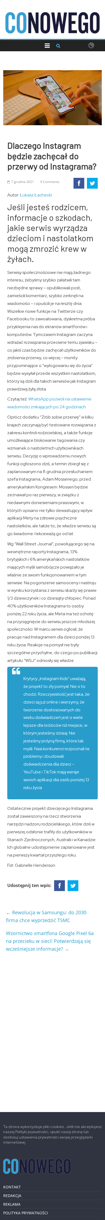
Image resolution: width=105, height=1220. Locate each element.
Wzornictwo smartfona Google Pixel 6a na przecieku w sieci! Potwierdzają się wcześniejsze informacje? (50, 941)
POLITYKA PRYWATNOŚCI (25, 1212)
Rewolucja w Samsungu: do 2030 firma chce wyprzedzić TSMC (46, 916)
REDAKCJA (12, 1195)
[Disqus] (52, 1029)
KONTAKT (12, 1187)
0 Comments (50, 181)
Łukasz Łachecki (36, 195)
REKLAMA (11, 1204)
